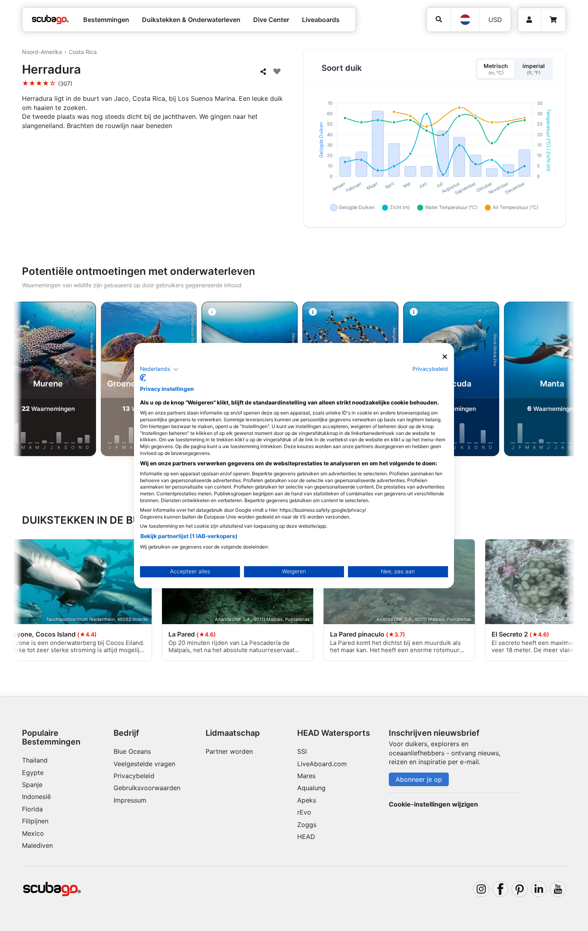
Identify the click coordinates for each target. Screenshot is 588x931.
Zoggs (306, 825)
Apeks (306, 800)
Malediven (37, 845)
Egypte (33, 773)
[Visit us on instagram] (481, 889)
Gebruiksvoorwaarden (147, 788)
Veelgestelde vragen (144, 764)
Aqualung (311, 788)
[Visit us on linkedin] (539, 889)
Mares (306, 776)
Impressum (130, 800)
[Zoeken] (438, 19)
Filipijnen (35, 821)
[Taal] (464, 20)
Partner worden (229, 751)
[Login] (529, 20)
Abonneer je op (419, 779)
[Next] (562, 380)
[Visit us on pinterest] (520, 889)
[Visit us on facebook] (500, 889)
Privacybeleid (134, 776)
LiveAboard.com (322, 764)
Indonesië (36, 797)
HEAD (306, 837)
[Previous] (26, 380)
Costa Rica (83, 51)
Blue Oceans (132, 751)
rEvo (304, 812)
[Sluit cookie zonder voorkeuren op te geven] (445, 356)
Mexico (33, 833)
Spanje (32, 785)
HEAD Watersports (333, 733)
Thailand (35, 760)
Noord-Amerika (42, 51)
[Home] (50, 19)
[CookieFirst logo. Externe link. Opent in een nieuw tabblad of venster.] (143, 377)
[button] (159, 369)
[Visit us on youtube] (558, 889)
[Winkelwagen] (553, 20)
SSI (302, 751)
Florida (32, 809)
